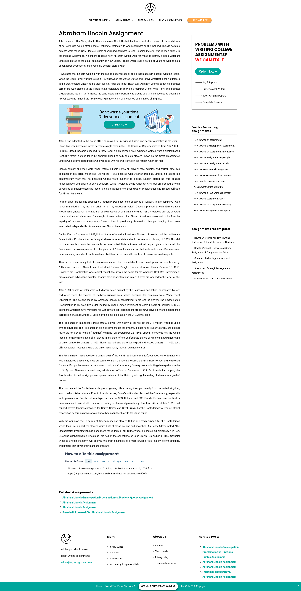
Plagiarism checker (170, 20)
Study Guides (122, 20)
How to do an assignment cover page (212, 210)
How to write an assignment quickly (211, 163)
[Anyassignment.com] (150, 12)
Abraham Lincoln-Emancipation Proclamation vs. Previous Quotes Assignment (108, 497)
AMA (142, 461)
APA (89, 461)
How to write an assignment (208, 140)
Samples (114, 552)
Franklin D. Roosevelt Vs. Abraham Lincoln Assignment (94, 512)
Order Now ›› (208, 71)
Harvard (105, 461)
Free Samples (146, 20)
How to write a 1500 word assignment (212, 193)
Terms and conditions (166, 563)
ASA (126, 461)
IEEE (134, 461)
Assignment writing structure (208, 187)
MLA (96, 461)
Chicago (117, 461)
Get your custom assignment (158, 586)
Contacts (159, 545)
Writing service (98, 20)
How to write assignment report (209, 198)
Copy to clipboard (77, 473)
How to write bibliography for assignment (214, 145)
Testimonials (161, 551)
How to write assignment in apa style (212, 157)
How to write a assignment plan (209, 181)
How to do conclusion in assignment (211, 169)
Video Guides (116, 558)
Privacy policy (162, 557)
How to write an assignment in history (212, 204)
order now (119, 124)
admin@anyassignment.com (76, 562)
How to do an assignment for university (213, 175)
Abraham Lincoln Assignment (79, 502)
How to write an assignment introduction (214, 151)
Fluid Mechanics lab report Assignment (213, 278)
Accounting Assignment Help (124, 564)
